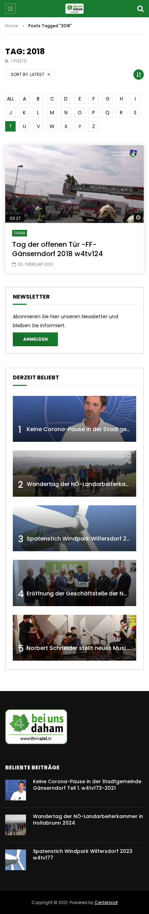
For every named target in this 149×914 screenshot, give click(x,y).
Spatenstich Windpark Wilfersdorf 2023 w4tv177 (82, 854)
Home (11, 26)
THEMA (19, 233)
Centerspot (106, 902)
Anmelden (35, 339)
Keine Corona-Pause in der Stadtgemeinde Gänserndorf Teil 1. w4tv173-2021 (87, 784)
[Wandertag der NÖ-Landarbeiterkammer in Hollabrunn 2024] (74, 473)
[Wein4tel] (74, 8)
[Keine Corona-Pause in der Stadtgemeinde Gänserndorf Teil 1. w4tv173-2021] (74, 419)
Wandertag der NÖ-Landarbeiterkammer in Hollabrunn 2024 (88, 819)
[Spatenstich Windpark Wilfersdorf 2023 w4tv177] (74, 528)
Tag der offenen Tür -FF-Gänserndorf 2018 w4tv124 (57, 249)
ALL (10, 98)
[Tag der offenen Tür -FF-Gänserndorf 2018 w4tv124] (74, 184)
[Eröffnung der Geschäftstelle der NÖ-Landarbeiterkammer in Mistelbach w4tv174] (74, 583)
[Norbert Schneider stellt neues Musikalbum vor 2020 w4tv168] (74, 638)
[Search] (140, 8)
